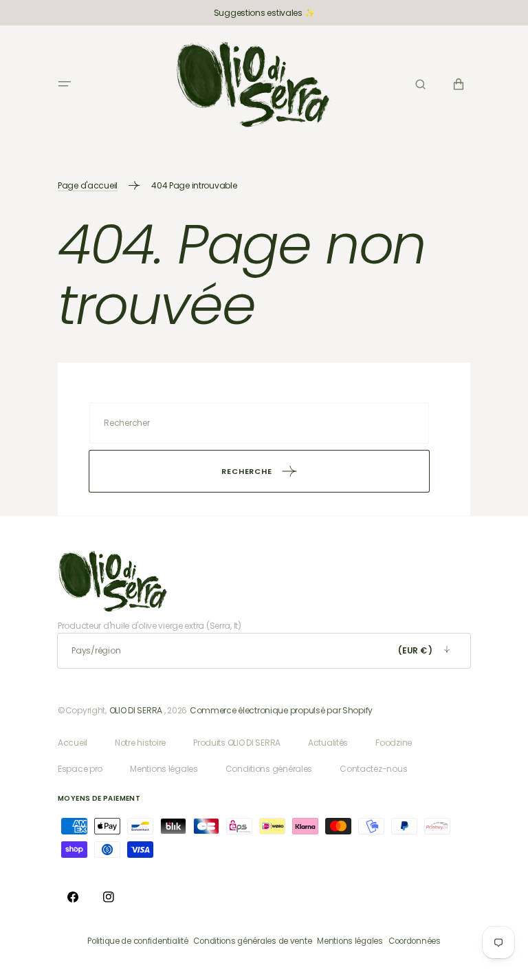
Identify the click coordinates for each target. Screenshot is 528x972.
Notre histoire (140, 742)
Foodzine (393, 742)
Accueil (72, 742)
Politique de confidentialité (137, 941)
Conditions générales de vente (252, 941)
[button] (65, 84)
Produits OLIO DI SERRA (236, 742)
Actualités (328, 742)
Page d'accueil (88, 185)
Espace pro (80, 769)
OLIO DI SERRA (135, 710)
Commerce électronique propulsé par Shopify (281, 710)
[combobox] (259, 423)
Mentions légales (164, 769)
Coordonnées (414, 941)
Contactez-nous (373, 769)
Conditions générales (269, 769)
